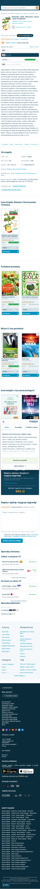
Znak (12, 173)
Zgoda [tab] (6, 427)
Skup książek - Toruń (8, 817)
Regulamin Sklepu (7, 705)
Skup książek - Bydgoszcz (24, 836)
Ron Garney (5, 637)
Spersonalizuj (19, 466)
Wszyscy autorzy (7, 712)
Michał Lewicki (6, 640)
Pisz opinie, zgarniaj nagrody (11, 721)
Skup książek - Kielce (24, 839)
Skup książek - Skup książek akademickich (15, 866)
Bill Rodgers (6, 651)
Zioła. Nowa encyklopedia (30, 297)
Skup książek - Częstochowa (26, 834)
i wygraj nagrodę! (16, 43)
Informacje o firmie (8, 703)
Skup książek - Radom (9, 824)
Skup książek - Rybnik (24, 821)
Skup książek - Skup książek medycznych (15, 858)
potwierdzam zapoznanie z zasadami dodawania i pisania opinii (21, 535)
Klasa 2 (4, 673)
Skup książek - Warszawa (28, 813)
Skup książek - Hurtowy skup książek (13, 869)
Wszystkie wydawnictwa (10, 714)
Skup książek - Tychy (8, 815)
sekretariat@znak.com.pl (14, 181)
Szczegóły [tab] (18, 427)
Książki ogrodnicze (19, 186)
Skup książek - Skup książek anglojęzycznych (16, 860)
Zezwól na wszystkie (20, 460)
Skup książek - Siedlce (9, 821)
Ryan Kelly (5, 631)
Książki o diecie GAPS (27, 667)
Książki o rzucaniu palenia (28, 670)
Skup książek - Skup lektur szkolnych (13, 847)
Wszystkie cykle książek (9, 719)
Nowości (4, 755)
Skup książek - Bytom (9, 836)
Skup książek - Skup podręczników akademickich (17, 851)
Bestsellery (5, 723)
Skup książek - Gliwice (9, 832)
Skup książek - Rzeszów (9, 811)
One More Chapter (26, 643)
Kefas (22, 636)
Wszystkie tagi (6, 716)
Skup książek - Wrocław (25, 811)
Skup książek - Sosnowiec (26, 819)
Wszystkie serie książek (9, 717)
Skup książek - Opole (8, 826)
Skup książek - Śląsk (22, 817)
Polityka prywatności (8, 709)
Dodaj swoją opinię (12, 541)
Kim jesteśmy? (6, 702)
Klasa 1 (4, 667)
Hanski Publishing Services (25, 639)
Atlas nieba (25, 359)
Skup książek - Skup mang (10, 854)
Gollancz (23, 656)
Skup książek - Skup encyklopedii (12, 845)
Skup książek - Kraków (23, 828)
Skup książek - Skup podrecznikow (13, 843)
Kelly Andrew (6, 648)
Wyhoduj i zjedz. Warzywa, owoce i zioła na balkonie (10, 235)
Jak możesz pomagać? (9, 744)
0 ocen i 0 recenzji (20, 39)
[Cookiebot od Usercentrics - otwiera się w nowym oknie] (29, 422)
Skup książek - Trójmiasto (24, 815)
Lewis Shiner (6, 634)
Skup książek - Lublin (8, 828)
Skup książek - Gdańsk (9, 834)
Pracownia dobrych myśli (26, 650)
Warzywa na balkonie (8, 297)
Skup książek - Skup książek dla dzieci (14, 849)
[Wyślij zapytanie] (37, 7)
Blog (3, 724)
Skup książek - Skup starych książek (13, 864)
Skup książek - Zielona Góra (11, 813)
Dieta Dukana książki (26, 672)
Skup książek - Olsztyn (9, 841)
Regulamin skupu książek (10, 707)
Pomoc (4, 746)
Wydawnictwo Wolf (26, 646)
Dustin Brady (6, 643)
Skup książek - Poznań (24, 824)
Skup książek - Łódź (22, 826)
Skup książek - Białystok (9, 839)
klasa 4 (4, 670)
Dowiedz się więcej (11, 483)
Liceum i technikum (8, 664)
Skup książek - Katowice (9, 830)
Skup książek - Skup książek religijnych (14, 862)
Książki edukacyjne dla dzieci (11, 190)
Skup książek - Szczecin (9, 819)
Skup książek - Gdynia (24, 832)
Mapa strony (6, 710)
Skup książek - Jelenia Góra (27, 830)
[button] (10, 696)
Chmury (22, 653)
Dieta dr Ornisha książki (27, 664)
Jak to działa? (6, 739)
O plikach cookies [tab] (32, 427)
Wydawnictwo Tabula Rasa (27, 632)
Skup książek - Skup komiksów (11, 856)
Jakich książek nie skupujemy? (7, 741)
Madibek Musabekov (8, 646)
